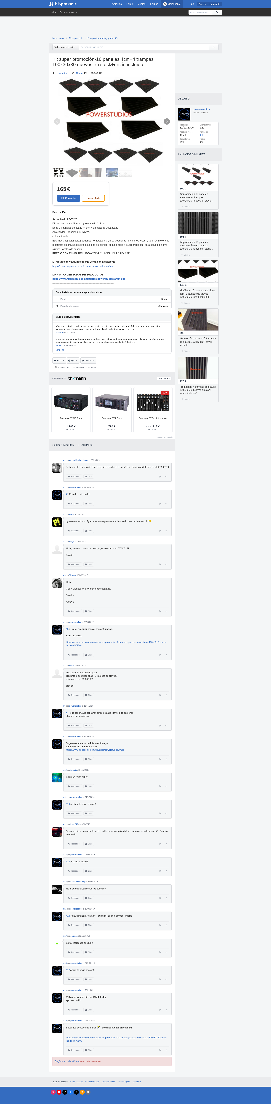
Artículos (117, 4)
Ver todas (164, 378)
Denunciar (89, 360)
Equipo (154, 4)
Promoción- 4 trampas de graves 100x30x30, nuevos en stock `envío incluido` (198, 390)
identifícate (73, 1061)
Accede (202, 4)
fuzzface (59, 332)
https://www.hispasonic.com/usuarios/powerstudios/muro (83, 266)
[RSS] (82, 1092)
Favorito (60, 360)
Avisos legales (124, 1082)
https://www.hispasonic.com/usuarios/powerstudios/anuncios (88, 279)
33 (201, 134)
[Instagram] (53, 1092)
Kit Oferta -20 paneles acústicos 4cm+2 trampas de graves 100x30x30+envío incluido (197, 293)
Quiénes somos (108, 1082)
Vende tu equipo (92, 1082)
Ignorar (74, 360)
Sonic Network (76, 1082)
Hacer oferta (93, 198)
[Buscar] (217, 12)
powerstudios (63, 73)
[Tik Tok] (64, 1092)
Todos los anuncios (68, 12)
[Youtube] (59, 1092)
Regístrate (215, 4)
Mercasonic (174, 4)
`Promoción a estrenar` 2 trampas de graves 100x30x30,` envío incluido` (198, 341)
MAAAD (59, 345)
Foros (129, 4)
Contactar (70, 198)
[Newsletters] (88, 1092)
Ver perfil (60, 350)
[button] (167, 121)
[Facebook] (70, 1092)
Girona (79, 73)
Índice (53, 12)
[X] (76, 1092)
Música (142, 4)
